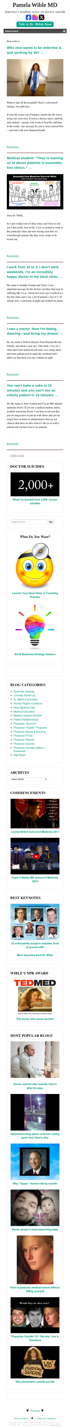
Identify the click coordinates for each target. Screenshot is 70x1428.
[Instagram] (35, 17)
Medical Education (24, 711)
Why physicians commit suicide (35, 1381)
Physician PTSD (23, 735)
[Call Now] (35, 24)
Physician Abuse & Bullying (30, 731)
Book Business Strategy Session (35, 654)
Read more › (13, 146)
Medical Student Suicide (28, 715)
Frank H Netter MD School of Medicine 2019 (35, 879)
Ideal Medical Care (24, 707)
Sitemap (35, 1410)
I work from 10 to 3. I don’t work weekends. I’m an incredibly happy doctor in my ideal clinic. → (35, 271)
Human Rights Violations (28, 703)
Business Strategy (24, 691)
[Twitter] (41, 17)
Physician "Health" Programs (30, 727)
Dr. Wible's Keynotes (25, 699)
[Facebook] (28, 17)
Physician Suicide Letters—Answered (29, 749)
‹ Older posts (16, 455)
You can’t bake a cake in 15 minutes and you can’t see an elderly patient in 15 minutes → (32, 390)
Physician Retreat (24, 739)
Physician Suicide (24, 744)
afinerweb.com (55, 1425)
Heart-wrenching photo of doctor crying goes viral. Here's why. (35, 1135)
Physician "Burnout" (25, 723)
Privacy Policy (21, 1418)
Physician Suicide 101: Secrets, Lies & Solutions (35, 1338)
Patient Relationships (26, 719)
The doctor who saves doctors (35, 1019)
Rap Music (20, 755)
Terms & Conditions (46, 1418)
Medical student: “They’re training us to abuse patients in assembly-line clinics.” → (35, 162)
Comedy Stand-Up (24, 695)
